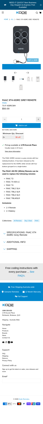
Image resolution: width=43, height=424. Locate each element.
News (4, 335)
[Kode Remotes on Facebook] (6, 343)
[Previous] (15, 72)
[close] (41, 5)
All (12, 19)
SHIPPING (12, 249)
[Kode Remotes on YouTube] (12, 343)
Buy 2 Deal (28, 221)
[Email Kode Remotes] (3, 343)
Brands (4, 333)
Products (5, 331)
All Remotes (18, 221)
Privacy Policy (7, 360)
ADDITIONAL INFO (16, 242)
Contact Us (6, 338)
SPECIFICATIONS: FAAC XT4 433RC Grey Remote (21, 233)
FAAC (4, 103)
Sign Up (21, 387)
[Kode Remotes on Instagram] (9, 343)
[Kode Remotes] (21, 13)
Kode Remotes (24, 399)
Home (6, 19)
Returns (5, 358)
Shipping (5, 356)
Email (5, 376)
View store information (12, 151)
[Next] (27, 72)
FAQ (3, 353)
